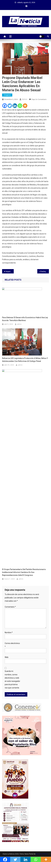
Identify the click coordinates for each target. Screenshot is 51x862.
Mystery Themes (42, 854)
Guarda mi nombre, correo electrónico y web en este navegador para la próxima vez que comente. (12, 679)
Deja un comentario (39, 99)
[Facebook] (4, 105)
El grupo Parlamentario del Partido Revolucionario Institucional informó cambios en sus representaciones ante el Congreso (24, 572)
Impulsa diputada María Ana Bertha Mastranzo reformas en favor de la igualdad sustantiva (10, 271)
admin (24, 99)
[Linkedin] (15, 105)
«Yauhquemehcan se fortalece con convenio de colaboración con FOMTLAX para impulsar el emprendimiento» (44, 271)
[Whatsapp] (20, 105)
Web (6, 657)
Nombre (9, 632)
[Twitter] (9, 105)
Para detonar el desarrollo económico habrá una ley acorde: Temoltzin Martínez (25, 318)
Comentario (10, 607)
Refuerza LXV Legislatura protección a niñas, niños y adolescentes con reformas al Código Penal (25, 359)
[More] (25, 105)
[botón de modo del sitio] (41, 36)
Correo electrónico (12, 645)
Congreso (7, 95)
